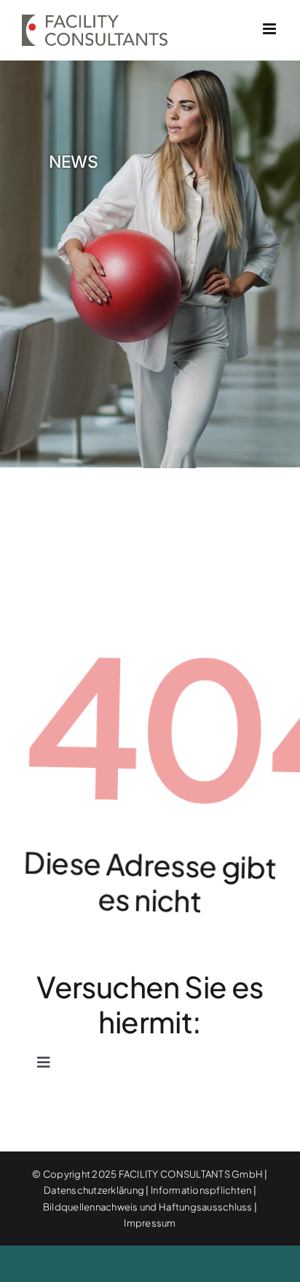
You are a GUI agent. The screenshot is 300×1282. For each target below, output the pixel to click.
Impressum (149, 1223)
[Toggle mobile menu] (270, 28)
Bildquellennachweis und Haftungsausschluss (148, 1207)
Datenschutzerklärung (94, 1190)
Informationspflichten (201, 1190)
